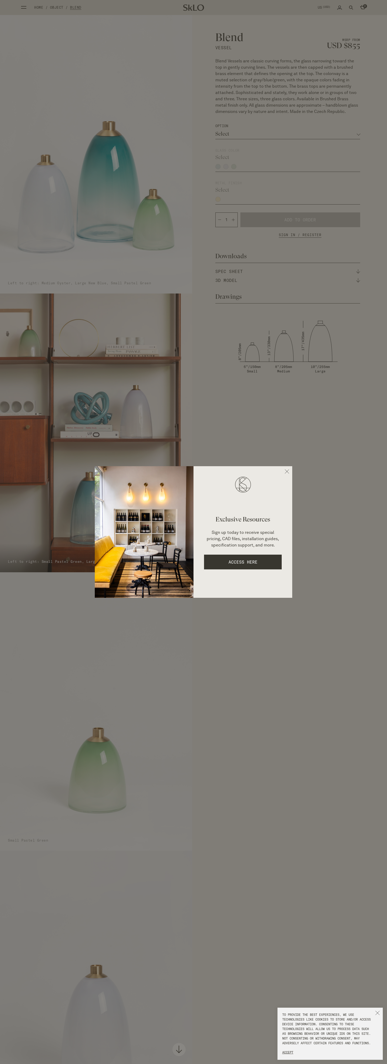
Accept (287, 1052)
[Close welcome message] (287, 471)
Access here (243, 562)
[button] (377, 1013)
